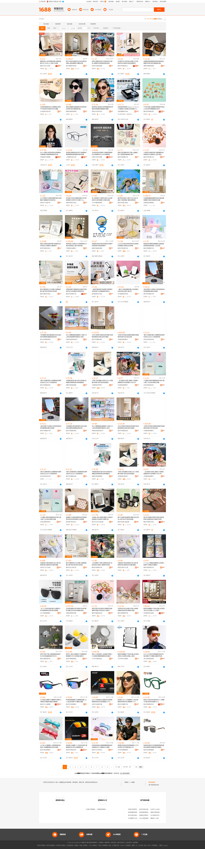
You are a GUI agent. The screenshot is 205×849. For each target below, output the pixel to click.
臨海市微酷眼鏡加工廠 (72, 658)
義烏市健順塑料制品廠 (46, 658)
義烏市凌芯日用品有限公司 (46, 66)
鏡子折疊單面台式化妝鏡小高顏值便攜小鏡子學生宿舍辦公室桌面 (50, 290)
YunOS (122, 845)
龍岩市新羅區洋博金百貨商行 (149, 294)
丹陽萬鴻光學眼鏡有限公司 (46, 157)
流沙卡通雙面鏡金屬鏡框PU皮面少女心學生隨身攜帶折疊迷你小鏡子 (76, 336)
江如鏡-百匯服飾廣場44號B (93, 809)
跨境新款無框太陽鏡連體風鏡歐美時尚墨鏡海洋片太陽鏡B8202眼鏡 (102, 746)
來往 (145, 845)
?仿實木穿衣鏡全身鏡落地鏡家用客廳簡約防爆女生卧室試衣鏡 (128, 336)
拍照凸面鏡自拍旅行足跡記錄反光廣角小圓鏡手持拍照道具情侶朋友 (102, 62)
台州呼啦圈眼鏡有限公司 (123, 750)
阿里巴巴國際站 (50, 845)
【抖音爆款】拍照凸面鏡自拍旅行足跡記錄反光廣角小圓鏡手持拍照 (102, 564)
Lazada (165, 845)
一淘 (89, 845)
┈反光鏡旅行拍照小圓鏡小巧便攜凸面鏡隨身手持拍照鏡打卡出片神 (128, 381)
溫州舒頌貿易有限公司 (149, 339)
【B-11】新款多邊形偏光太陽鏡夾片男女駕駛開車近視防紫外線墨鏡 (50, 609)
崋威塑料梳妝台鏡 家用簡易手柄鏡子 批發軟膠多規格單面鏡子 (102, 244)
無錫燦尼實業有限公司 (145, 815)
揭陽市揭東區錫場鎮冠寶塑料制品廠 (98, 248)
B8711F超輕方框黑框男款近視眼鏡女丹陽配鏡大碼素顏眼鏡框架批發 (50, 153)
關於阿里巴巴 (121, 842)
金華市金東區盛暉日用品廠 (98, 66)
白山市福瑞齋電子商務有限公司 (148, 818)
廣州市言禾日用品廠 (97, 522)
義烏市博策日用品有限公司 (149, 522)
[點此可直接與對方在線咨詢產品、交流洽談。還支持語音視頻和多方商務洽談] (61, 74)
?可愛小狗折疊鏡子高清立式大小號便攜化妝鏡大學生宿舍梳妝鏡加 (102, 381)
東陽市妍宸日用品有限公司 (72, 202)
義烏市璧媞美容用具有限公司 (98, 613)
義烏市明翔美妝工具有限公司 (123, 66)
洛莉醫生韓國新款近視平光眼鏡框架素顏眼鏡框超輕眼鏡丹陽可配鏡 (76, 153)
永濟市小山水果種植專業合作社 (159, 809)
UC (137, 845)
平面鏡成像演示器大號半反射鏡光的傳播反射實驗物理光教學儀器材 (76, 381)
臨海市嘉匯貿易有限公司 (149, 704)
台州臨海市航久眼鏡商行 (46, 111)
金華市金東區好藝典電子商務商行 (98, 704)
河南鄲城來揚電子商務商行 (123, 339)
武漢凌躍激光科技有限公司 (123, 111)
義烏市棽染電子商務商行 (123, 248)
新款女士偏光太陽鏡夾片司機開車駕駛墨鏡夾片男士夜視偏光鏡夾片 (76, 655)
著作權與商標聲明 (92, 842)
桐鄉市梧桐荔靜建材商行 (72, 385)
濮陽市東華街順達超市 (156, 812)
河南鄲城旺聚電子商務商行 (98, 385)
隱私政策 (113, 842)
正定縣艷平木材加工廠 (134, 818)
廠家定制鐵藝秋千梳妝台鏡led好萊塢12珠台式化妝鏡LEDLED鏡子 (154, 609)
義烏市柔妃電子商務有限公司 (149, 157)
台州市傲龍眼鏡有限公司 (46, 613)
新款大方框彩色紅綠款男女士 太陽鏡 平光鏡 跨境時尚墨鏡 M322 (154, 700)
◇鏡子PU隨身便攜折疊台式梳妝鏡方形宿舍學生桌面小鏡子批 (128, 290)
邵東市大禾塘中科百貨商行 (46, 202)
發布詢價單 (152, 782)
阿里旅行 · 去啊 (96, 845)
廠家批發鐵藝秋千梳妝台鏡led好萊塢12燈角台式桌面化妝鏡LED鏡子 (128, 655)
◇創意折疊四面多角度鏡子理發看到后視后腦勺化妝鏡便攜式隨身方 (102, 290)
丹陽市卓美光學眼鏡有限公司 (98, 157)
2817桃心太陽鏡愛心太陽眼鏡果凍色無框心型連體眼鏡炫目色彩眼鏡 (50, 746)
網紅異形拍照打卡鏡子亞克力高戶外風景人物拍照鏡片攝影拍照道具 (128, 199)
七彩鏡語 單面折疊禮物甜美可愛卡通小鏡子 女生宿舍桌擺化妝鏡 (154, 381)
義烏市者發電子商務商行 (98, 567)
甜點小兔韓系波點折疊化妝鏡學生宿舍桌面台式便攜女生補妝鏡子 (50, 244)
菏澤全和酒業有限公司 (134, 809)
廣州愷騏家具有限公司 (72, 66)
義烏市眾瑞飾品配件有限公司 (149, 111)
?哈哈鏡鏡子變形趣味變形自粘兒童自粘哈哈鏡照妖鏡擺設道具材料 (50, 336)
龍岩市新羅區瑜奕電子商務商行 (98, 339)
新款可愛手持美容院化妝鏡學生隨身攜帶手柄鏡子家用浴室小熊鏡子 (102, 609)
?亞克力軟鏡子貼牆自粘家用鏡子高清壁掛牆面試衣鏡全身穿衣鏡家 (102, 336)
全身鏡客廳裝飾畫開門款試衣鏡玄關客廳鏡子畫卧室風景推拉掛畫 (154, 199)
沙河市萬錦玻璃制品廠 (98, 202)
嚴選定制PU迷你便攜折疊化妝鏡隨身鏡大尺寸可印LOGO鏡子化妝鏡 (50, 62)
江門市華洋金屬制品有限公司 (123, 658)
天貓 (80, 845)
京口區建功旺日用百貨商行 (158, 815)
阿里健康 (154, 845)
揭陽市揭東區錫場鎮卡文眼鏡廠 (149, 66)
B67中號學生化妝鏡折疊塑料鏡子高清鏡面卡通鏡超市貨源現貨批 (51, 199)
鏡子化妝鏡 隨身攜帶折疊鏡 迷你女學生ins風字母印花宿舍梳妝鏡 (128, 518)
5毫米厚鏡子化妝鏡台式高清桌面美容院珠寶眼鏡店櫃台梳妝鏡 (154, 290)
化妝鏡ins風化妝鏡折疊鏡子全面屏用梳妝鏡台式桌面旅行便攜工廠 (102, 518)
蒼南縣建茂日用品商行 (98, 294)
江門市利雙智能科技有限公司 (98, 658)
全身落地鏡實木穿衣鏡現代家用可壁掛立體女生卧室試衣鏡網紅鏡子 (76, 609)
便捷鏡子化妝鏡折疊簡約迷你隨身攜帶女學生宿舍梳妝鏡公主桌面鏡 (76, 518)
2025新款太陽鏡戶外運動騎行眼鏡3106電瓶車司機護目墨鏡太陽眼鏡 (50, 700)
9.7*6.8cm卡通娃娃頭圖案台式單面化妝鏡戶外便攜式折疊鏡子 (154, 564)
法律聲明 (100, 842)
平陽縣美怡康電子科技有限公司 (72, 248)
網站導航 (135, 842)
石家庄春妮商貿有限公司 (149, 385)
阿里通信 (128, 845)
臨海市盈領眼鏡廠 (149, 750)
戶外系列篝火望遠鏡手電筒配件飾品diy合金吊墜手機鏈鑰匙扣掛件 (154, 108)
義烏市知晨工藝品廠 (123, 522)
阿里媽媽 (104, 845)
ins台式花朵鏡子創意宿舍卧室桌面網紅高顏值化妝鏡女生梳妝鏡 (128, 244)
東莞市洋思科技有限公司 (98, 111)
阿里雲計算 (115, 845)
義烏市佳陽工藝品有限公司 (123, 202)
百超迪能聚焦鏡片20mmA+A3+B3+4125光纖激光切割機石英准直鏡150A (128, 108)
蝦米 (110, 845)
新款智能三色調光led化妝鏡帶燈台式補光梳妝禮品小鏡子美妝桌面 (76, 244)
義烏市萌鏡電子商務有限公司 (123, 157)
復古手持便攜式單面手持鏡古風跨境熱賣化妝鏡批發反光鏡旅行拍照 (154, 518)
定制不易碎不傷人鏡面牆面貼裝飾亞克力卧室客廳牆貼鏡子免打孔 (50, 655)
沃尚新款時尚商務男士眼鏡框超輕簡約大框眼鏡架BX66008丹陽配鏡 (102, 153)
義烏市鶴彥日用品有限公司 (46, 294)
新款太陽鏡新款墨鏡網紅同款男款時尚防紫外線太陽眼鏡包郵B (76, 108)
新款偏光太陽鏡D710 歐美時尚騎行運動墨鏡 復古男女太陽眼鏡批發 (76, 746)
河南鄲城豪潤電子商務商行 (123, 385)
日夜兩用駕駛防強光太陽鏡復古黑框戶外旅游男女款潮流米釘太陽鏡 (50, 108)
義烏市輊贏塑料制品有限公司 (123, 613)
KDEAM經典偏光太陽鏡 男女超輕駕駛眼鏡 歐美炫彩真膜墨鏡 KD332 (102, 700)
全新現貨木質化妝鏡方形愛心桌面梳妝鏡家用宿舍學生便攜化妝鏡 (128, 609)
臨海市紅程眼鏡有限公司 (72, 704)
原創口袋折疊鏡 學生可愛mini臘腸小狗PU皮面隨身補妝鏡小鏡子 (128, 153)
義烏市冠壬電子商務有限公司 (72, 567)
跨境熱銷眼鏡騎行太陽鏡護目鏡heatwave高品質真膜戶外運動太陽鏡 (76, 700)
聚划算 (85, 845)
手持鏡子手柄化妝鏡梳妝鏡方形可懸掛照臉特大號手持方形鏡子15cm (76, 199)
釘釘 (149, 845)
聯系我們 (129, 842)
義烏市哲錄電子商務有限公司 (72, 294)
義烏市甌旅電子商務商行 (149, 567)
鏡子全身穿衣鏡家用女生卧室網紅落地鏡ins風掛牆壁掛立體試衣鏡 (76, 62)
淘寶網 (76, 845)
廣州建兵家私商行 (71, 522)
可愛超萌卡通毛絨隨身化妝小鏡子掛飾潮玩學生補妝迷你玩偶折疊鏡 (50, 564)
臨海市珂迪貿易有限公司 (72, 750)
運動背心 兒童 (154, 818)
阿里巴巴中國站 (60, 845)
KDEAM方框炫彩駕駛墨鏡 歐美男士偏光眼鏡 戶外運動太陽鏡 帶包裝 (154, 655)
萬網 (133, 845)
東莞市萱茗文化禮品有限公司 (123, 567)
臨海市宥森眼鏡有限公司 (46, 750)
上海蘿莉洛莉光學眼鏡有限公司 (72, 157)
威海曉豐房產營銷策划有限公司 (137, 812)
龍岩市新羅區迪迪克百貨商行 (46, 385)
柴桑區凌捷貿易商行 (72, 339)
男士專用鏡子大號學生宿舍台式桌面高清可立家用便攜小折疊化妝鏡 (102, 199)
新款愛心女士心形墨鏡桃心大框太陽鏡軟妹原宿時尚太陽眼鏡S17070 (128, 700)
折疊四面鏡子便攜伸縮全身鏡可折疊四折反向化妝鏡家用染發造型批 (76, 290)
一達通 (160, 845)
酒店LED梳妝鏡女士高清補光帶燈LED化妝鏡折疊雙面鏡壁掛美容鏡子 (102, 655)
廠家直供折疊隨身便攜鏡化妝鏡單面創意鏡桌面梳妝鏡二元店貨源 (154, 244)
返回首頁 (116, 773)
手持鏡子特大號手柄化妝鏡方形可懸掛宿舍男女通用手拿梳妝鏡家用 (128, 62)
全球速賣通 (70, 845)
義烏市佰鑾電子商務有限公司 (123, 704)
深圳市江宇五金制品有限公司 (46, 567)
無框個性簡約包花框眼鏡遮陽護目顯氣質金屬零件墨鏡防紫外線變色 (154, 746)
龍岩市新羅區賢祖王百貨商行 (46, 339)
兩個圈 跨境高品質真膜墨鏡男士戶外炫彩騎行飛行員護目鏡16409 (128, 746)
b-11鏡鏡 (132, 782)
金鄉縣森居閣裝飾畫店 (149, 202)
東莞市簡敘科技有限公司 (46, 248)
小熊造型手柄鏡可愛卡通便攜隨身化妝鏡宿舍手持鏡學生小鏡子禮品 (154, 153)
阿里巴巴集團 (41, 845)
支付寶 (141, 845)
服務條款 (107, 842)
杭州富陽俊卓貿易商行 (123, 294)
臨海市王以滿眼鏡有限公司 (46, 704)
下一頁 (117, 767)
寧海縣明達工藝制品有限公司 (149, 613)
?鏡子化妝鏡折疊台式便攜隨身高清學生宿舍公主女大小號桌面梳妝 (154, 336)
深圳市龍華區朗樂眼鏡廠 (149, 658)
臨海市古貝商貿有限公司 (98, 750)
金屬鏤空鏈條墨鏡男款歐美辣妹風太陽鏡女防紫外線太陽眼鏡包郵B (154, 62)
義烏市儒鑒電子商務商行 (149, 248)
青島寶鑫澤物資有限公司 (146, 812)
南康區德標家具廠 (71, 613)
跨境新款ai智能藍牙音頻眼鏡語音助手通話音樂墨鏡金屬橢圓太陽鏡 (102, 108)
